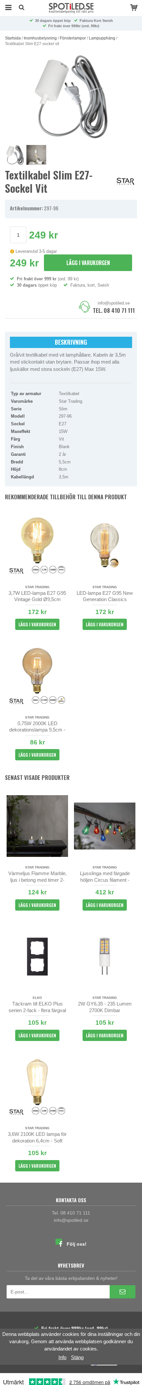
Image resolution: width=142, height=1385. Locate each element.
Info (62, 1357)
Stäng (77, 1357)
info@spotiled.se (114, 303)
